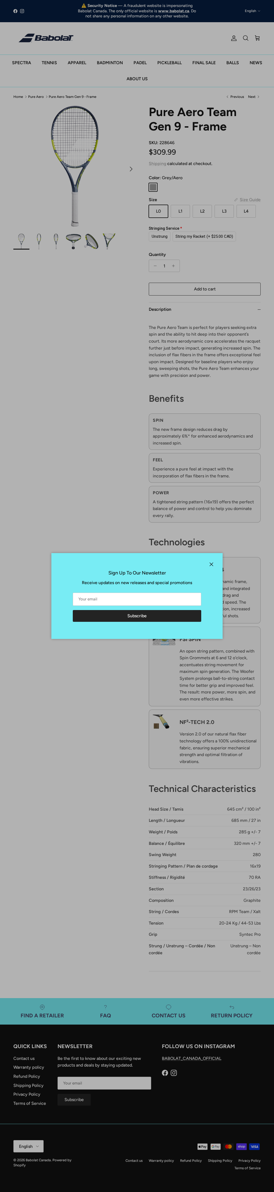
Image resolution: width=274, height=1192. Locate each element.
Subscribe (137, 615)
